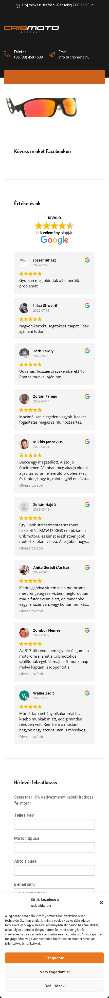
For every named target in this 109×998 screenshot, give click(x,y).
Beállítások (55, 986)
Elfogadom (54, 958)
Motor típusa (26, 838)
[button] (101, 902)
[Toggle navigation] (10, 77)
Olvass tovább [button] (31, 485)
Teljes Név (24, 815)
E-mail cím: (24, 884)
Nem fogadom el (55, 972)
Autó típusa (25, 861)
